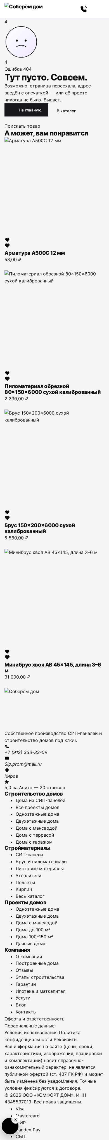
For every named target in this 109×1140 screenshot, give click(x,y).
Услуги (23, 998)
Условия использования (31, 1032)
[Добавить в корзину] (7, 265)
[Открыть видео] (10, 1126)
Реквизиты (65, 1039)
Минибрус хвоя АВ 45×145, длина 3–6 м (52, 667)
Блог (21, 1005)
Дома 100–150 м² (34, 936)
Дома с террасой (35, 835)
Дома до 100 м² (33, 929)
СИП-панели (29, 854)
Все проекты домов (38, 807)
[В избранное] (7, 242)
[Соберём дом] (54, 709)
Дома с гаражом (34, 842)
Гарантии (26, 984)
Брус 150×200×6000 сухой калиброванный (39, 528)
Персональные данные (29, 1026)
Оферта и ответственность (34, 1019)
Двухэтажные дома (37, 821)
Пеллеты (25, 882)
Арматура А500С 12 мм (34, 253)
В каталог (66, 110)
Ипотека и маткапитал (40, 991)
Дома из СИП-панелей (40, 800)
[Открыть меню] (98, 9)
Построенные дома (37, 963)
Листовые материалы (40, 868)
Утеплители (28, 875)
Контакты (26, 1012)
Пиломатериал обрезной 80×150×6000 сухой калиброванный (52, 389)
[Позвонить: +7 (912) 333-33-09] (84, 9)
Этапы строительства (40, 977)
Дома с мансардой (37, 828)
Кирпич (24, 889)
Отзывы (24, 970)
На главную (30, 110)
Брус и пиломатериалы (41, 861)
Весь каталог (30, 896)
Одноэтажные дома (37, 814)
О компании (29, 956)
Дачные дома (30, 943)
